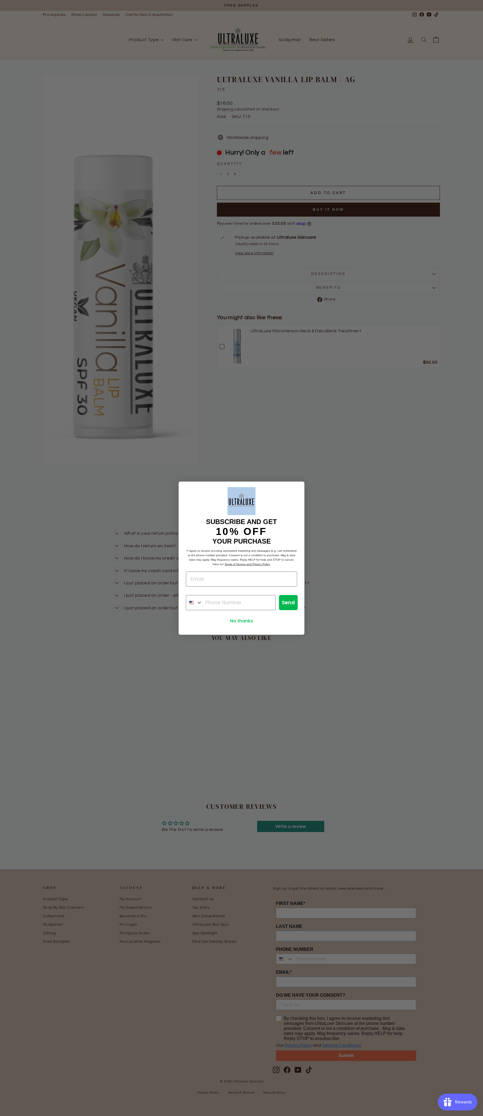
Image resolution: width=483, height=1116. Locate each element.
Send (288, 602)
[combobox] (194, 602)
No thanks (241, 621)
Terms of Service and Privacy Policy (247, 564)
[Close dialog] (297, 489)
